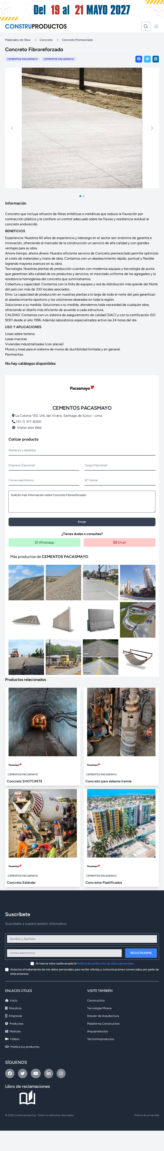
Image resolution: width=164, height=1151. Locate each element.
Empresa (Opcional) (22, 465)
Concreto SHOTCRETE (24, 781)
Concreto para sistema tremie (108, 781)
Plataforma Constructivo (103, 1023)
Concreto (46, 40)
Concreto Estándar (21, 882)
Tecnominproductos (100, 1039)
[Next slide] (152, 128)
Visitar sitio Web (29, 428)
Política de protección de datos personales (105, 963)
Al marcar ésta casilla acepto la (85, 963)
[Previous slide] (12, 128)
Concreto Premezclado (77, 40)
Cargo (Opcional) (96, 465)
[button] (80, 196)
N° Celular (91, 480)
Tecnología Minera (99, 1008)
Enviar (82, 522)
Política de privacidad (146, 1115)
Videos (14, 1039)
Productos (16, 1023)
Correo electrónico (21, 480)
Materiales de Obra (17, 40)
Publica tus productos (25, 1047)
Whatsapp (46, 542)
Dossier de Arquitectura (103, 1016)
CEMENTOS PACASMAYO (59, 59)
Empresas (15, 1016)
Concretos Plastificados (103, 882)
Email (121, 542)
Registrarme (141, 953)
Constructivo (96, 1000)
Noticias (15, 1031)
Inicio (13, 1000)
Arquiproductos (97, 1031)
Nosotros (15, 1008)
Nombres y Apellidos (22, 450)
